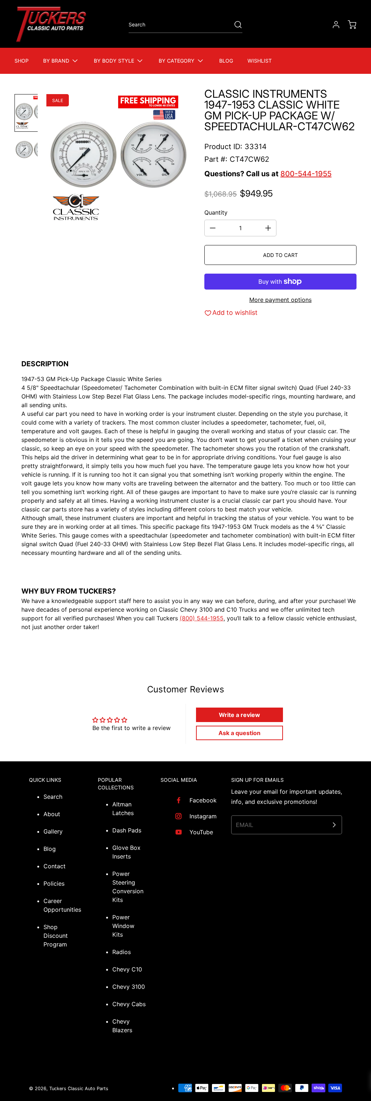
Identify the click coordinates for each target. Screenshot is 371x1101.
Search (52, 796)
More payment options (280, 299)
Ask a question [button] (239, 733)
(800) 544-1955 (202, 618)
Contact (54, 866)
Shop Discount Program (55, 935)
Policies (53, 883)
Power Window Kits (123, 926)
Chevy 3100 (128, 986)
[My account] (333, 25)
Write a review (239, 714)
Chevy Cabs (129, 1004)
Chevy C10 (127, 969)
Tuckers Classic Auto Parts (78, 1088)
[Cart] (349, 25)
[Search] (234, 25)
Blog (49, 848)
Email (244, 824)
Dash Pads (126, 830)
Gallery (53, 831)
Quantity (216, 212)
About (51, 814)
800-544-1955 (306, 173)
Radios (121, 952)
